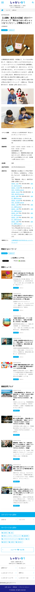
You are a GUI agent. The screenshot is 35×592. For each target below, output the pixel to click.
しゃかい (17, 2)
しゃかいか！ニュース (7, 577)
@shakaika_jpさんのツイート (8, 582)
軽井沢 (5, 542)
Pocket (16, 260)
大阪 (12, 532)
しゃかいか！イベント (7, 573)
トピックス (22, 519)
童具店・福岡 (15, 221)
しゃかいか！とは (23, 577)
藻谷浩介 (20, 542)
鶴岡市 (22, 539)
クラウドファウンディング (10, 539)
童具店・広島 (15, 217)
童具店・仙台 (15, 183)
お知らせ (14, 10)
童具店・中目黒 (15, 188)
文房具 (12, 542)
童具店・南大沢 (15, 192)
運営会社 (15, 587)
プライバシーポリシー (24, 587)
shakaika (12, 590)
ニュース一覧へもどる (17, 549)
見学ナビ (21, 573)
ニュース (8, 10)
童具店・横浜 (15, 196)
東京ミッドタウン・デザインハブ (11, 536)
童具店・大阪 (15, 209)
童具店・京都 (15, 204)
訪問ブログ (4, 568)
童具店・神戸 (15, 213)
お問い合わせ (8, 587)
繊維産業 (26, 536)
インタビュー (22, 568)
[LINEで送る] (22, 260)
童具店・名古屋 (15, 200)
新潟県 (5, 532)
